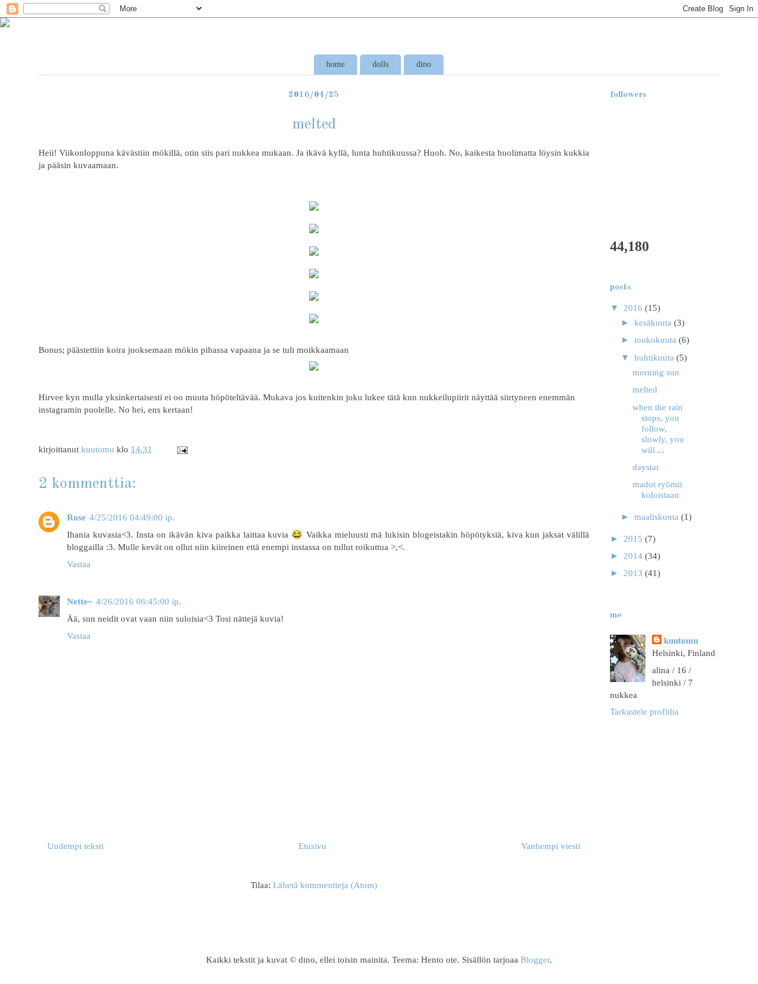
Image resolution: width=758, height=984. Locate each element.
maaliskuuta (657, 517)
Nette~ (79, 601)
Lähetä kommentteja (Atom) (325, 885)
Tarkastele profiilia (644, 711)
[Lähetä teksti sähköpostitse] (181, 449)
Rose (76, 517)
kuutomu (681, 640)
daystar (645, 467)
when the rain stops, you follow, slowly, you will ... (658, 429)
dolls (380, 64)
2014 (634, 556)
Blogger (535, 959)
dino (423, 64)
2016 (634, 308)
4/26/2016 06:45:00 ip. (138, 601)
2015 (634, 539)
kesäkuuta (654, 322)
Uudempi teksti (75, 846)
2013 (634, 573)
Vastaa (79, 564)
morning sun (655, 372)
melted (644, 389)
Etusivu (312, 846)
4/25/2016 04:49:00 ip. (132, 517)
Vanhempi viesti (550, 846)
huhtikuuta (655, 357)
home (335, 64)
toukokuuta (656, 340)
